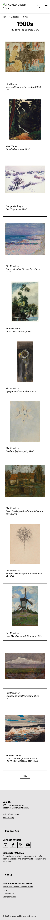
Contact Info (8, 893)
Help (5, 890)
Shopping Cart (9, 896)
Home (5, 17)
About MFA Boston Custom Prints (18, 886)
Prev (25, 776)
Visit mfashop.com (11, 814)
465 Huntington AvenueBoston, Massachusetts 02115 (16, 806)
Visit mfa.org (8, 817)
